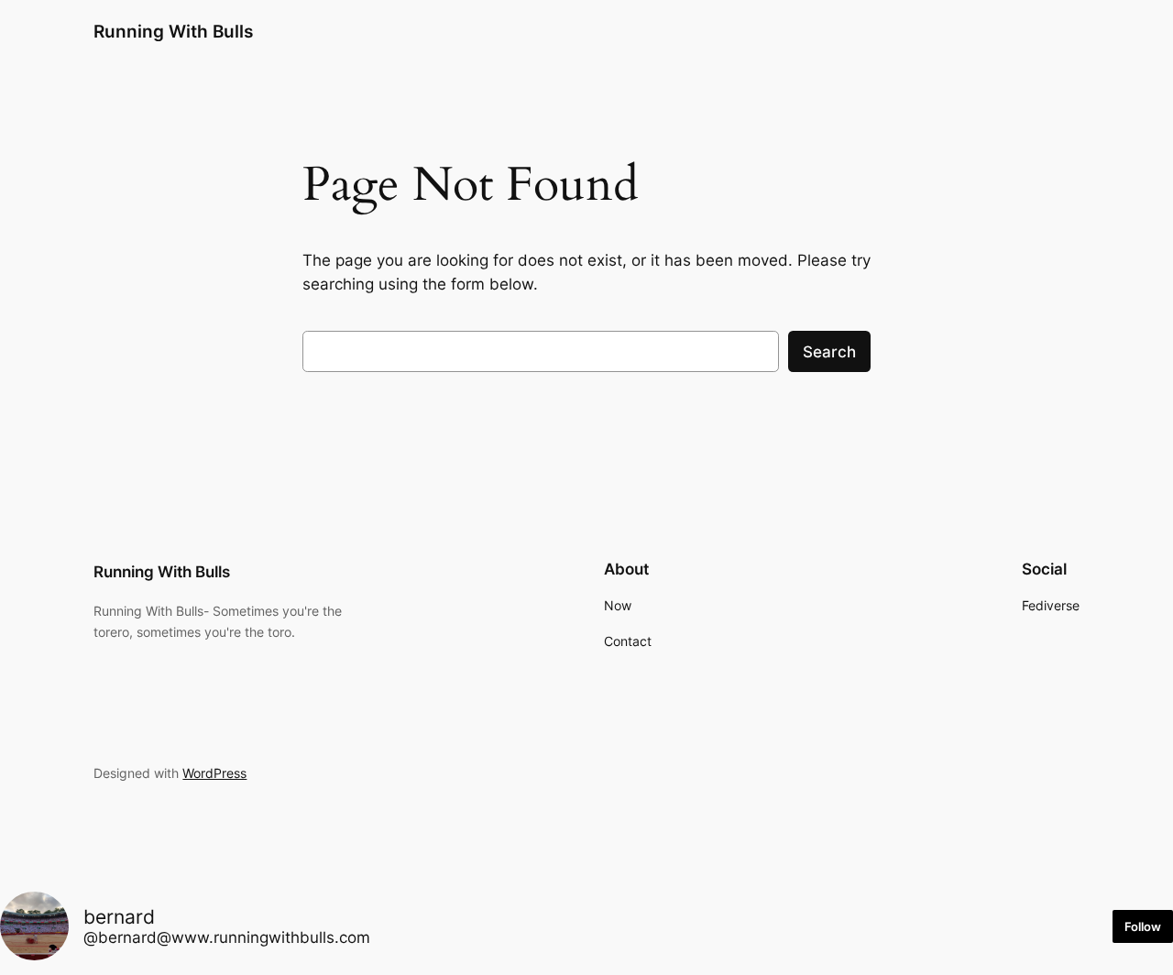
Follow (1142, 926)
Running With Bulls (173, 31)
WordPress (214, 773)
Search (829, 352)
